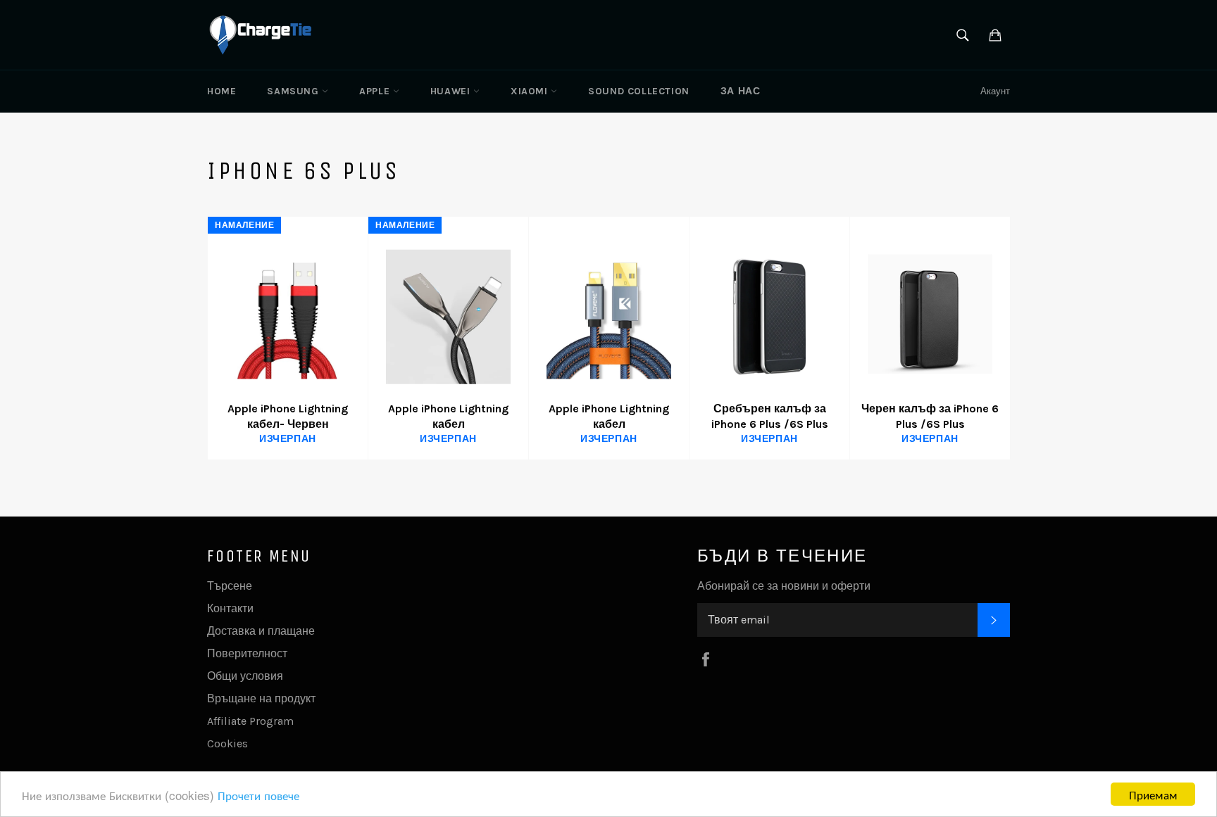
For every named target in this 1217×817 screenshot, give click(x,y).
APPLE (376, 91)
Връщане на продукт (261, 698)
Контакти (230, 608)
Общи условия (245, 676)
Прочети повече (258, 795)
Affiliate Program (250, 721)
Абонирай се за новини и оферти (783, 586)
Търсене (229, 586)
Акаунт (995, 91)
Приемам (1153, 794)
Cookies (227, 743)
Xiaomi (531, 91)
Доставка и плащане (261, 631)
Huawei (451, 91)
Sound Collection (638, 91)
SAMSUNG (294, 91)
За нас (740, 91)
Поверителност (247, 653)
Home (221, 91)
